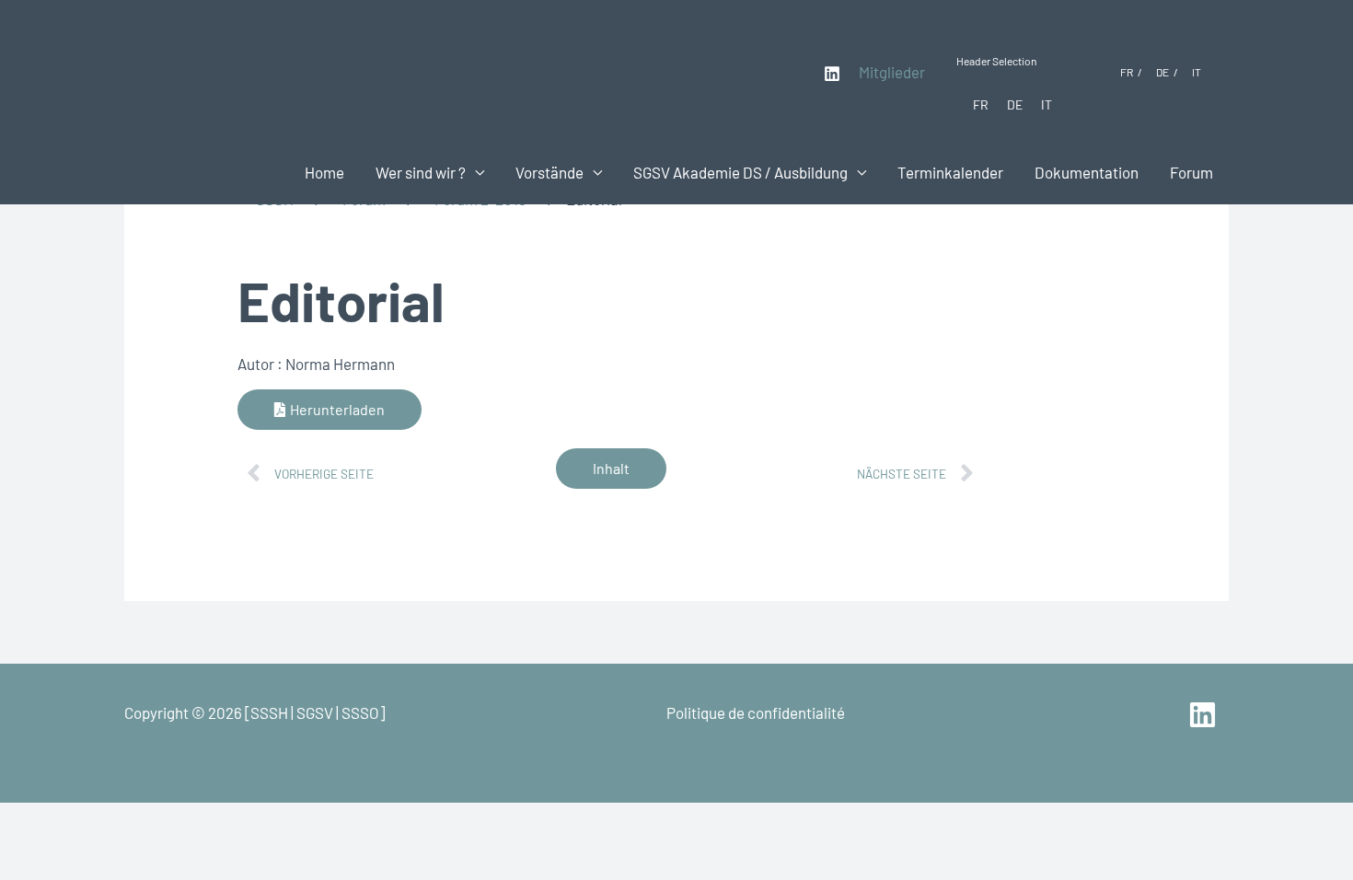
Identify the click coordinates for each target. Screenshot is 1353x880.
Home (324, 172)
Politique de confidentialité (755, 712)
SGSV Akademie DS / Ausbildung (740, 172)
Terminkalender (950, 172)
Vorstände (549, 172)
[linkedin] (1205, 715)
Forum (1191, 172)
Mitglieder (892, 72)
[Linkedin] (832, 73)
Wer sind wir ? (421, 172)
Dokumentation (1087, 172)
